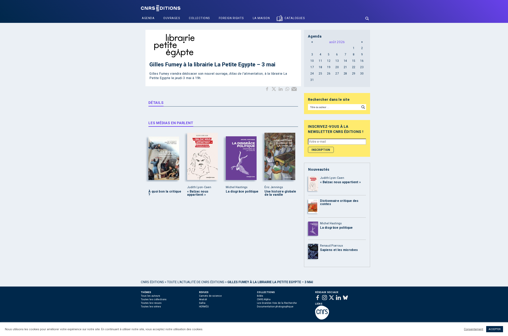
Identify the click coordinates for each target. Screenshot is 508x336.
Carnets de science (210, 295)
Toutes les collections (154, 299)
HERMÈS (204, 306)
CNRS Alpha (263, 299)
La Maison (261, 18)
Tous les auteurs (150, 295)
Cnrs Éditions (152, 282)
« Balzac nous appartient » (197, 193)
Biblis (260, 295)
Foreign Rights (231, 18)
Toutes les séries (151, 306)
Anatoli (203, 299)
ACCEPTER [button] (495, 329)
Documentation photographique (275, 306)
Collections (199, 18)
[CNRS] (322, 318)
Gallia (202, 303)
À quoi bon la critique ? (164, 193)
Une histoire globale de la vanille (280, 193)
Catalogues (295, 18)
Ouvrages (171, 18)
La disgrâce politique (242, 191)
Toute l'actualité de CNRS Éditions (195, 282)
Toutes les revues (151, 303)
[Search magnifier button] (367, 18)
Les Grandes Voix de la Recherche (277, 303)
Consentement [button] (473, 329)
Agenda (148, 18)
